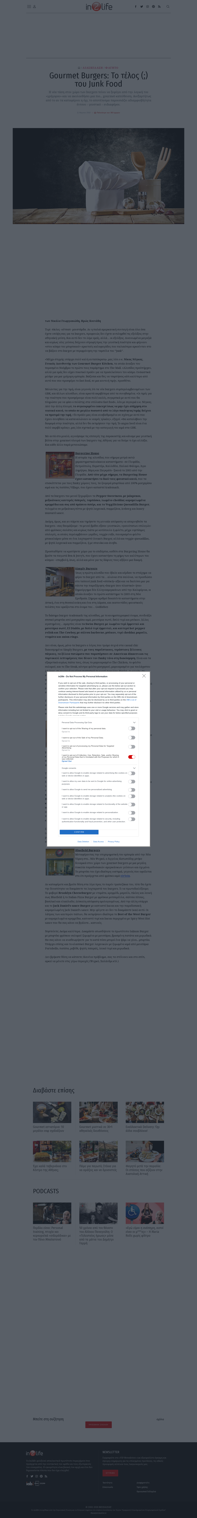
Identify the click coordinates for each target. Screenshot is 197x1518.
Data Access (98, 842)
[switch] (131, 728)
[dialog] (98, 759)
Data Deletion (83, 842)
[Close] (144, 676)
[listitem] (98, 722)
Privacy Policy (114, 842)
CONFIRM (79, 832)
